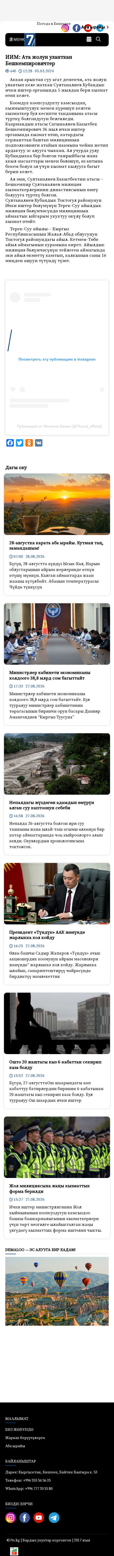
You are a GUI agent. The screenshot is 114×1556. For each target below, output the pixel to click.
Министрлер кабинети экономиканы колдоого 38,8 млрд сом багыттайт (49, 675)
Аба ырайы (93, 27)
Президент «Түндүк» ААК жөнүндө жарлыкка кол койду (47, 935)
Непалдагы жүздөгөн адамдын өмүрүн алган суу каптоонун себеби (51, 805)
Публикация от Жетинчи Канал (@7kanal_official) (59, 426)
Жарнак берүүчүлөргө (25, 1438)
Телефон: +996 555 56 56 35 (28, 1480)
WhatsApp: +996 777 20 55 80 (28, 1488)
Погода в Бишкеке (54, 23)
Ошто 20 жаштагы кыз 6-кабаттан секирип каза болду (55, 1064)
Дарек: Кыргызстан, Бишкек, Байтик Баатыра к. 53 (51, 1472)
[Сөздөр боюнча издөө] (98, 39)
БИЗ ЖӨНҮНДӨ (19, 1429)
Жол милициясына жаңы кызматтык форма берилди (49, 1188)
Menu (18, 39)
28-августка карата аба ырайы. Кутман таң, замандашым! (56, 545)
